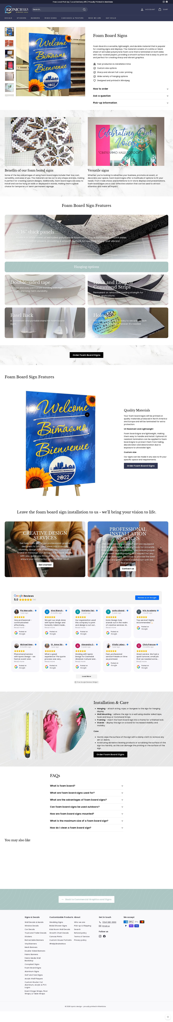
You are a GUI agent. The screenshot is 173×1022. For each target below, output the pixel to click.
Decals (8, 18)
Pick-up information (105, 102)
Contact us (128, 568)
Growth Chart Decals (59, 933)
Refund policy (80, 933)
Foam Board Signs (33, 968)
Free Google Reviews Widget (87, 682)
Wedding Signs (56, 922)
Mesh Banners (31, 947)
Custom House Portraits (60, 940)
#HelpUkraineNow (57, 943)
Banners (35, 18)
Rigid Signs (51, 18)
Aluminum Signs (32, 971)
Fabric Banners (31, 954)
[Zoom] (50, 61)
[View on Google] (16, 611)
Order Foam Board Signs (86, 355)
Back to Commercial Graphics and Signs (88, 899)
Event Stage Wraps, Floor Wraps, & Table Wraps (36, 992)
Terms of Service (82, 936)
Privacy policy (80, 940)
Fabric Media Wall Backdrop (33, 959)
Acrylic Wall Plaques (34, 978)
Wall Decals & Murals (34, 922)
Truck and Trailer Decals (35, 933)
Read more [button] (19, 627)
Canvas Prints (55, 936)
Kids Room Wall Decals (59, 929)
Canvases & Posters (72, 18)
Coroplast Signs (32, 964)
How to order (100, 89)
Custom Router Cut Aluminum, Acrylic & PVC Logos (36, 985)
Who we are (94, 18)
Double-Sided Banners (35, 951)
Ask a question (102, 95)
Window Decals (32, 925)
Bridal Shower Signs (58, 925)
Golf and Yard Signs (34, 975)
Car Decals (30, 929)
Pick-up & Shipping (82, 925)
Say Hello (111, 18)
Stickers (21, 18)
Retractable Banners (34, 940)
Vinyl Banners (31, 943)
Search (77, 929)
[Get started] (45, 549)
